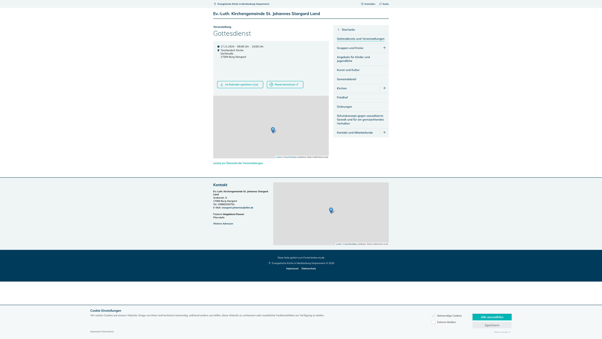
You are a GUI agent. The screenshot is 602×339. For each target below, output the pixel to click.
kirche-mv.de (317, 257)
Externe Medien (446, 322)
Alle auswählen (492, 317)
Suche (386, 4)
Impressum (292, 268)
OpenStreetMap (290, 157)
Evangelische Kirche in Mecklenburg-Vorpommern (243, 4)
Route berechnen (285, 84)
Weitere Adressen (223, 223)
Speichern (492, 325)
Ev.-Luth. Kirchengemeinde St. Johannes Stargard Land (266, 13)
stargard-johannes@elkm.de (238, 207)
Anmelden (369, 4)
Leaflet (278, 157)
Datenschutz (309, 268)
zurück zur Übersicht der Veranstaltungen (238, 163)
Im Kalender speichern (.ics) (241, 84)
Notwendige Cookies (449, 315)
